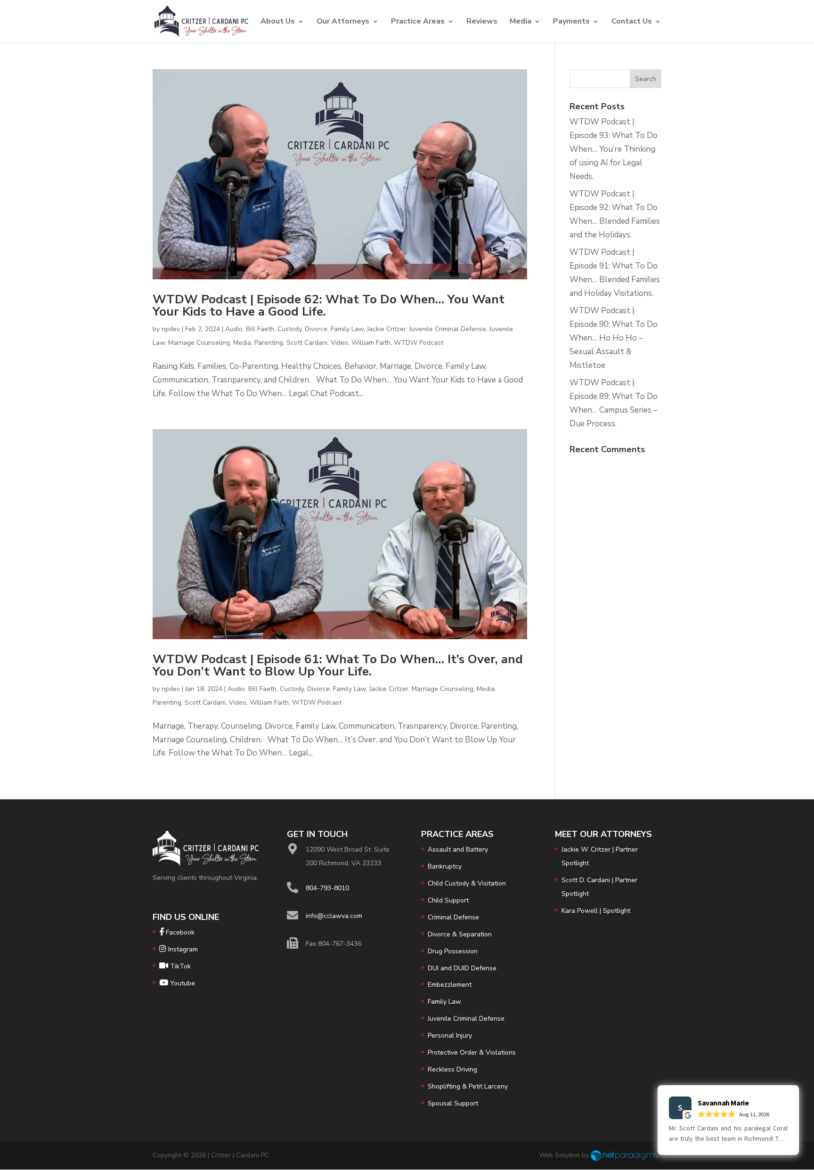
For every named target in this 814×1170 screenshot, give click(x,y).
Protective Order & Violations (472, 1052)
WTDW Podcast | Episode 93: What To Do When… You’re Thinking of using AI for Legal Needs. (614, 149)
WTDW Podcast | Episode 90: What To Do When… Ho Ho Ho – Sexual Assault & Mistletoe (614, 338)
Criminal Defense (453, 917)
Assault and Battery (458, 849)
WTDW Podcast (418, 342)
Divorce (316, 329)
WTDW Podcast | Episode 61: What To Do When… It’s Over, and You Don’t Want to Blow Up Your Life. (338, 665)
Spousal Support (453, 1103)
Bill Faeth (260, 329)
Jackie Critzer (386, 329)
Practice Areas (418, 22)
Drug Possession (453, 951)
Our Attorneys (343, 22)
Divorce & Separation (460, 934)
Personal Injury (450, 1035)
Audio (234, 329)
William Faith (371, 342)
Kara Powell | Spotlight (596, 910)
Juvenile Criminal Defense (447, 329)
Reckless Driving (452, 1069)
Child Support (448, 900)
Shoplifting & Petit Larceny (468, 1086)
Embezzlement (450, 984)
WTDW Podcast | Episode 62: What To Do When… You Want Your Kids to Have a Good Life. (329, 305)
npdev (171, 329)
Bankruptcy (445, 866)
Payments (571, 22)
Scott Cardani (306, 342)
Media (520, 22)
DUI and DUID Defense (462, 968)
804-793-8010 (327, 888)
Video (339, 342)
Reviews (481, 22)
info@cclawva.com (334, 915)
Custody (289, 329)
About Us (277, 22)
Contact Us (631, 22)
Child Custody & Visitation (467, 883)
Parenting (268, 342)
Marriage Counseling (199, 342)
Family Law (347, 329)
